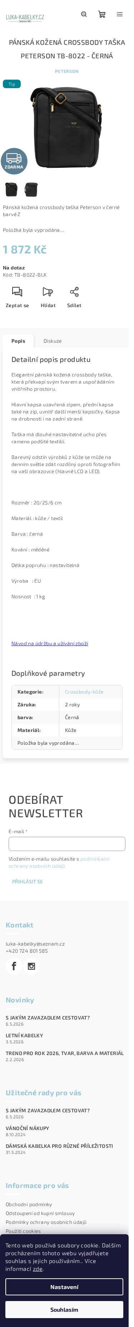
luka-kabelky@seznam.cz (35, 944)
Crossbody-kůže (84, 692)
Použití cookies (23, 1231)
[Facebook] (14, 966)
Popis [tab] (18, 341)
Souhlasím (64, 1309)
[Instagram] (31, 966)
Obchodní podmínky (29, 1204)
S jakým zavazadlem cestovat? (48, 1017)
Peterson (67, 71)
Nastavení (64, 1286)
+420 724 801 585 (27, 951)
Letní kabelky (24, 1035)
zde (38, 1268)
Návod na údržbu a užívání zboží (49, 643)
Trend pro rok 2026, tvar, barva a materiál (65, 1053)
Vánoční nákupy (27, 1128)
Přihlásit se (27, 881)
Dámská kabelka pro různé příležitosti (59, 1146)
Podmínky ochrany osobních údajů (46, 1222)
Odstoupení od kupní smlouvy (40, 1213)
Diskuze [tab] (53, 341)
